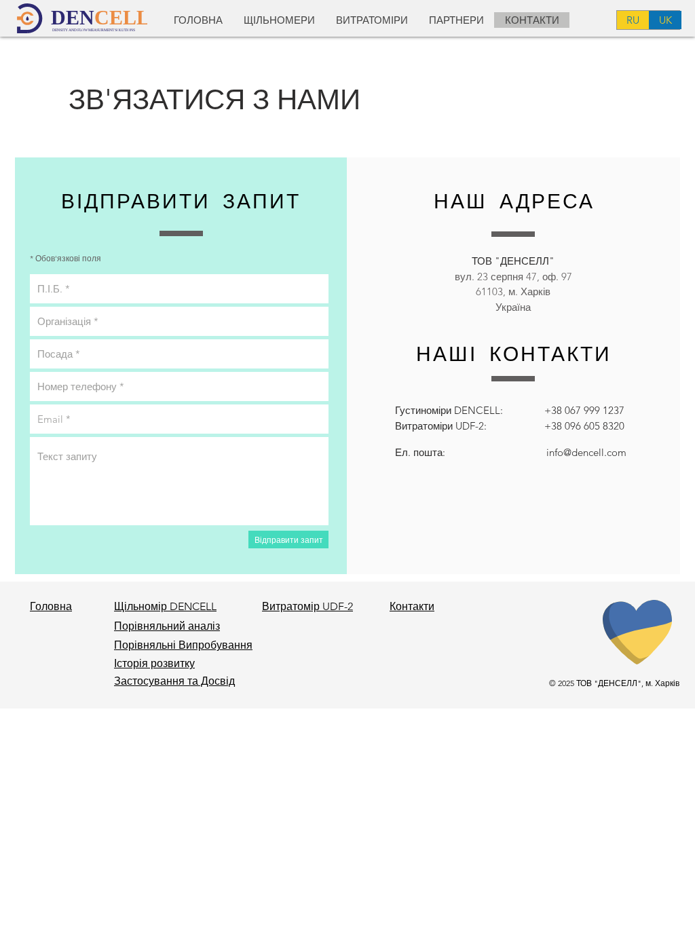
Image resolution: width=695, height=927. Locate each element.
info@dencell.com (586, 452)
